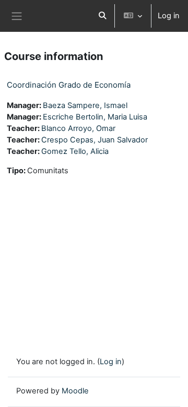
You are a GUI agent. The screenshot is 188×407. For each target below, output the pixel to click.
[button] (102, 16)
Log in (169, 15)
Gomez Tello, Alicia (75, 151)
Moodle (75, 391)
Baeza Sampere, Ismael (85, 105)
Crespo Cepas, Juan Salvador (94, 140)
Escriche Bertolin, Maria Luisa (95, 117)
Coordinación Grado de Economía (69, 85)
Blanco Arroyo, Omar (78, 128)
